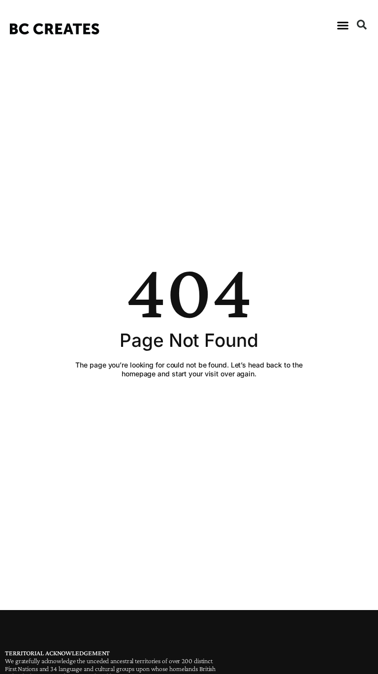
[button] (342, 25)
